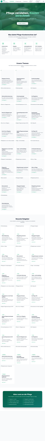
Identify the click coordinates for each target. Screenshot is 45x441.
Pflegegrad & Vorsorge (38, 1)
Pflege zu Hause (31, 1)
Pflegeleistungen (18, 1)
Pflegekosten (26, 1)
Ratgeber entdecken (22, 23)
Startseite (12, 1)
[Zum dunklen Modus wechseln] (43, 1)
